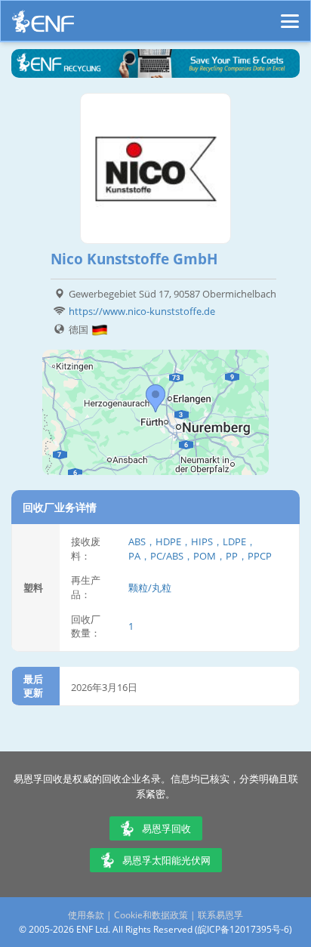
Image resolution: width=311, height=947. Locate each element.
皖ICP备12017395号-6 (243, 929)
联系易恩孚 (220, 914)
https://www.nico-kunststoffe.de (142, 311)
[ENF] (43, 25)
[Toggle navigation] (290, 14)
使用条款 (86, 914)
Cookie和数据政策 (151, 914)
